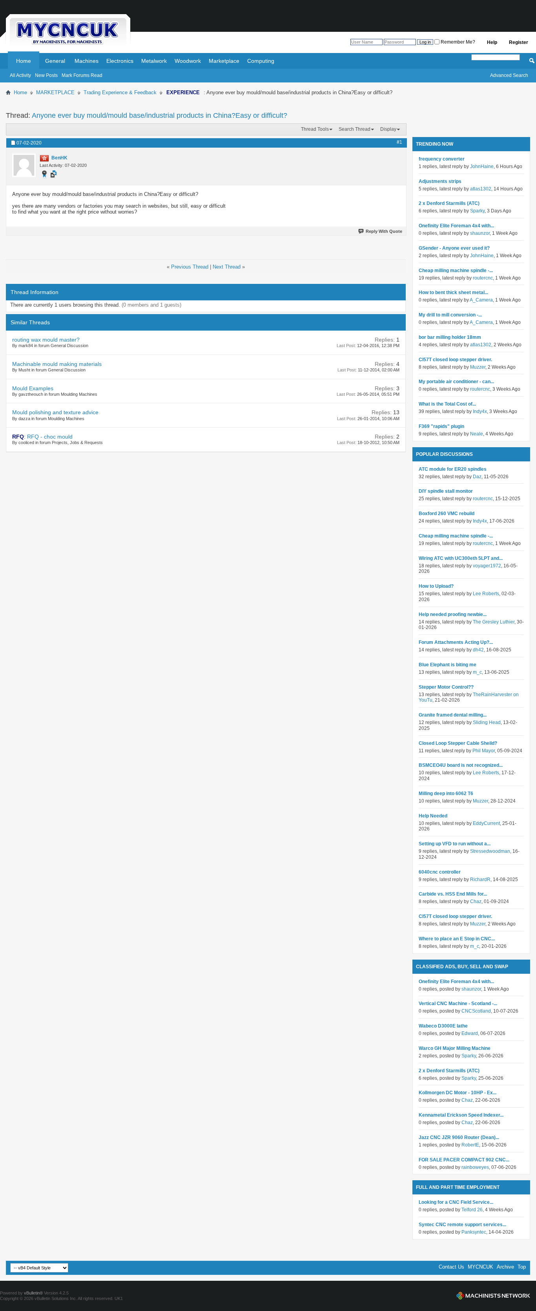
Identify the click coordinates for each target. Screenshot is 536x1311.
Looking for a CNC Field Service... (456, 1202)
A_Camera (481, 300)
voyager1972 (487, 566)
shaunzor (480, 233)
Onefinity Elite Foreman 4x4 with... (456, 226)
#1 (399, 142)
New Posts (46, 75)
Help (492, 42)
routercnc (483, 278)
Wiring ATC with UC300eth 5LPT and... (461, 558)
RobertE (470, 1145)
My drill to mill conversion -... (450, 315)
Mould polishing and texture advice (55, 412)
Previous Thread (189, 267)
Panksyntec (473, 1232)
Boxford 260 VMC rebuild (446, 513)
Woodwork (188, 61)
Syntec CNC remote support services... (462, 1224)
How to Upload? (436, 586)
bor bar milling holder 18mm (450, 337)
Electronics (119, 61)
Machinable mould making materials (57, 364)
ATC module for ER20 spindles (453, 469)
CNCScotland (476, 1011)
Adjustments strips (440, 181)
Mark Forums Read (82, 75)
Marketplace (224, 61)
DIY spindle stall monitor (446, 491)
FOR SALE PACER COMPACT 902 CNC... (464, 1160)
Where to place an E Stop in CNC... (457, 939)
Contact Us (451, 1267)
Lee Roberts (486, 593)
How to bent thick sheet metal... (453, 292)
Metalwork (154, 61)
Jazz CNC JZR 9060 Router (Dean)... (459, 1137)
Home (23, 61)
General (55, 61)
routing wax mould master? (46, 339)
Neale (476, 434)
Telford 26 (472, 1209)
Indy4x (480, 411)
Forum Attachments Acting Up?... (456, 642)
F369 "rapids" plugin (441, 426)
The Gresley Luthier (493, 622)
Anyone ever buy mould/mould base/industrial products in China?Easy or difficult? (159, 115)
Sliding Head (487, 722)
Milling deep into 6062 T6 (446, 793)
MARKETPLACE (55, 92)
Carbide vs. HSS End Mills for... (453, 894)
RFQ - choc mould (50, 436)
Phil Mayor (483, 750)
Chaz (475, 901)
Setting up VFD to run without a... (454, 844)
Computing (260, 61)
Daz (477, 476)
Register (518, 42)
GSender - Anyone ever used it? (454, 248)
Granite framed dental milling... (453, 715)
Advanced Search (509, 75)
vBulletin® (33, 1293)
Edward (469, 1033)
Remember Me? (457, 42)
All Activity (20, 75)
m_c (477, 672)
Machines (86, 61)
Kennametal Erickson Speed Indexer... (461, 1115)
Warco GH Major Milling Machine (454, 1048)
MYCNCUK (480, 1267)
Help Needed (433, 816)
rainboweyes (475, 1167)
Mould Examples (32, 388)
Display (388, 129)
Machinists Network (493, 1296)
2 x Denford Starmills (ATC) (449, 203)
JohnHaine (482, 166)
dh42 (478, 650)
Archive (505, 1267)
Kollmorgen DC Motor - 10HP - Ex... (457, 1092)
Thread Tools (315, 129)
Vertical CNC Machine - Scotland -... (458, 1003)
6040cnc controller (440, 872)
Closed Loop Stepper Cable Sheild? (458, 743)
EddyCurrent (486, 823)
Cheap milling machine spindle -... (456, 270)
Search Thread (354, 129)
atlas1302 (480, 189)
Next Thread (227, 267)
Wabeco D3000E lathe (443, 1026)
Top (522, 1267)
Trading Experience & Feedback (120, 92)
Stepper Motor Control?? (446, 687)
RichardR (480, 879)
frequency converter (442, 159)
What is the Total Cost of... (447, 404)
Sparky (477, 211)
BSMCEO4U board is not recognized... (461, 765)
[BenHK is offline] (24, 165)
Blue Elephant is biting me (447, 664)
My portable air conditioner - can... (456, 381)
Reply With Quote (384, 231)
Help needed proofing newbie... (453, 614)
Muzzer (477, 367)
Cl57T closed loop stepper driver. (455, 359)
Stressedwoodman (490, 851)
